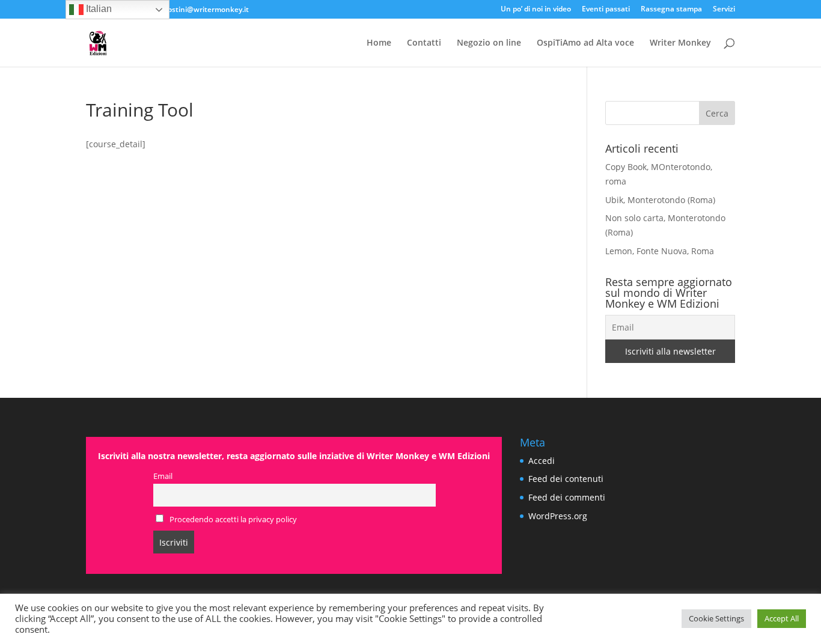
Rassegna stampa (671, 9)
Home (379, 43)
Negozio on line (489, 43)
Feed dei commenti (566, 497)
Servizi (724, 9)
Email (162, 476)
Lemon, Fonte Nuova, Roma (659, 251)
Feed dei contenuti (565, 478)
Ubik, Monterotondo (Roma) (660, 200)
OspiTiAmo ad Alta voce (585, 43)
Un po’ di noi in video (536, 9)
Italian (98, 9)
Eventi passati (606, 9)
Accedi (541, 460)
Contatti (424, 43)
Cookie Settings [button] (716, 618)
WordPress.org (557, 516)
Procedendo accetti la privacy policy (232, 519)
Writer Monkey (680, 43)
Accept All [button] (782, 618)
